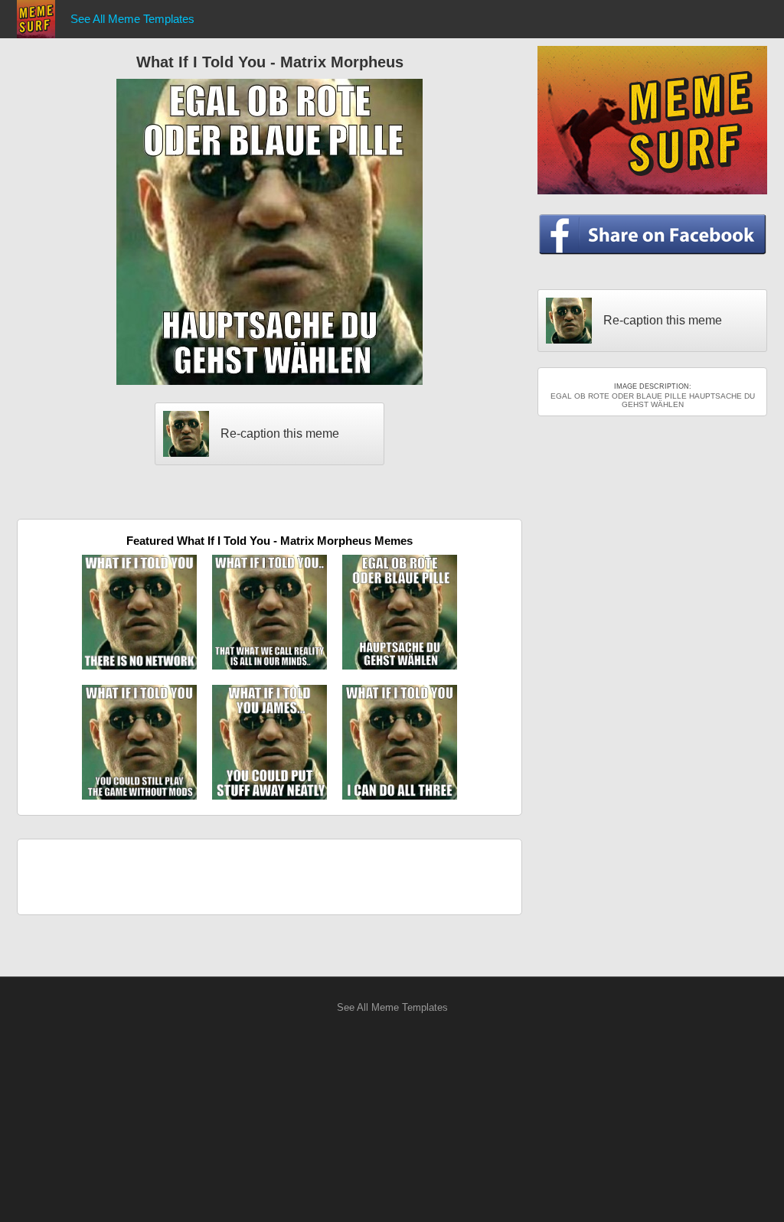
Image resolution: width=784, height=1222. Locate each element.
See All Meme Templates (132, 18)
